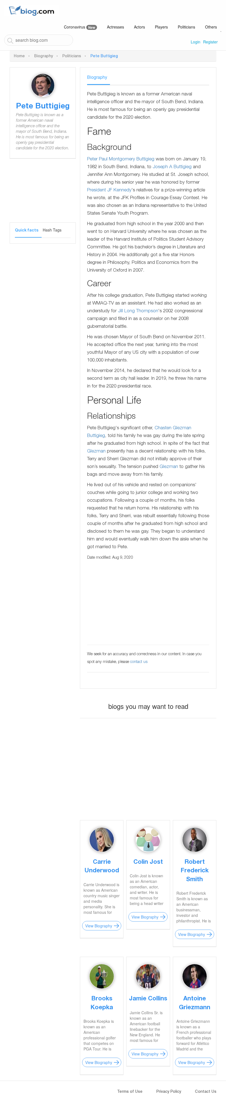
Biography (43, 56)
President (96, 190)
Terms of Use (129, 1092)
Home (19, 56)
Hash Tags (52, 230)
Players (161, 27)
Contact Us (205, 1092)
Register (210, 42)
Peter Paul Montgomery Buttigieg (120, 159)
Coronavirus (79, 27)
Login (195, 42)
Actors (139, 27)
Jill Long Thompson (138, 311)
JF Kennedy (119, 190)
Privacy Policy (168, 1092)
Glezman (96, 451)
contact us (138, 662)
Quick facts (26, 231)
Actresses (115, 27)
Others (211, 27)
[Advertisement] (43, 194)
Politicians (186, 27)
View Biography (98, 925)
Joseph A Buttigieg (172, 167)
